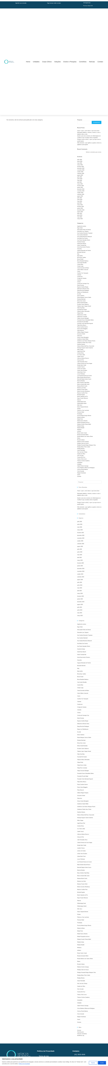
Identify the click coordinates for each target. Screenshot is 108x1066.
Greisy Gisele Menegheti (83, 337)
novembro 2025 (80, 170)
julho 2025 (79, 177)
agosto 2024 (80, 196)
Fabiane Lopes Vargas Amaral (84, 306)
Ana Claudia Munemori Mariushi (84, 236)
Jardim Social (80, 356)
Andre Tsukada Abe (81, 245)
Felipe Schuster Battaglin (83, 318)
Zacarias (79, 476)
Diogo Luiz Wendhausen (82, 292)
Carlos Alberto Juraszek (82, 269)
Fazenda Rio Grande (82, 309)
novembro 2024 (80, 190)
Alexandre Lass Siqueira (82, 231)
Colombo (79, 280)
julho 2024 (79, 197)
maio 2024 (79, 201)
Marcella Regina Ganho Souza (84, 379)
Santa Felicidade (81, 450)
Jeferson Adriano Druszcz (83, 358)
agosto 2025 (80, 175)
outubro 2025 (80, 171)
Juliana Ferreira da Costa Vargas (84, 363)
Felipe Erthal (80, 313)
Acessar (79, 1030)
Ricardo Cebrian (81, 439)
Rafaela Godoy (80, 426)
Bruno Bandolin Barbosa (82, 261)
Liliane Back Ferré (81, 372)
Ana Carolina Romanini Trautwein (84, 233)
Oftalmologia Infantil (81, 403)
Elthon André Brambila (82, 302)
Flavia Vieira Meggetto (82, 328)
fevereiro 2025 (80, 185)
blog (78, 254)
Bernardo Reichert (81, 252)
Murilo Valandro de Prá (82, 396)
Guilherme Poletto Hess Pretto (84, 342)
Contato (100, 62)
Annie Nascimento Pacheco (83, 247)
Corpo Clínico (47, 62)
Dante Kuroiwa (80, 285)
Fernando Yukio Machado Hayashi (85, 323)
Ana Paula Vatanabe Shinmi (83, 240)
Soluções (57, 62)
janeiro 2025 (80, 187)
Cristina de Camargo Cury (83, 283)
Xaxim (78, 474)
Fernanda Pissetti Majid (82, 321)
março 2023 (80, 218)
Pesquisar (79, 119)
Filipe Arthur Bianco (81, 325)
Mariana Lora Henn (81, 387)
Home (28, 62)
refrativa (79, 431)
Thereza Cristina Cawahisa (83, 460)
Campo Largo (80, 266)
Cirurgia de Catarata (81, 278)
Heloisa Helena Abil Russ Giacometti (85, 346)
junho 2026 (79, 161)
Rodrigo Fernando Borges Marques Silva (86, 445)
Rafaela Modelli (80, 427)
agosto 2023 (80, 211)
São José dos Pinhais (82, 452)
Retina (78, 438)
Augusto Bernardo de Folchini (84, 250)
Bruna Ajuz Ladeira (81, 257)
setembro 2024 (80, 194)
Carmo (78, 271)
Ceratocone (79, 276)
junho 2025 (79, 178)
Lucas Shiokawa (81, 373)
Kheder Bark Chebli (81, 365)
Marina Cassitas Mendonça (83, 391)
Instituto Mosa (80, 353)
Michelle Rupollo (81, 394)
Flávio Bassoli (80, 330)
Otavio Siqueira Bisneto (82, 406)
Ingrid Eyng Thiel (81, 351)
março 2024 (80, 204)
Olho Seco (79, 405)
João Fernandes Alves (82, 361)
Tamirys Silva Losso (82, 459)
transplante (79, 462)
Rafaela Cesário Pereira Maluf (84, 424)
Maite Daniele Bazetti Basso (83, 377)
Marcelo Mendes (81, 380)
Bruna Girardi (80, 259)
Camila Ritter (80, 264)
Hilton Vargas (80, 349)
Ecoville (79, 294)
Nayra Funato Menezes (82, 398)
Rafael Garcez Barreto (82, 420)
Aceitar (102, 1062)
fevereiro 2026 (80, 166)
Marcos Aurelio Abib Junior (83, 384)
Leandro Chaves (81, 366)
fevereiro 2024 (80, 206)
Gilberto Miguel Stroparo (82, 332)
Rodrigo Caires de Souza (83, 443)
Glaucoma (79, 335)
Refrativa (79, 429)
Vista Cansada (80, 471)
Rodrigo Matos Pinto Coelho (83, 446)
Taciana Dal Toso (81, 457)
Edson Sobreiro (80, 295)
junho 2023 (79, 215)
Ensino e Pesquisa (69, 62)
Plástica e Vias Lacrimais (83, 410)
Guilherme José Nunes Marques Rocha (86, 340)
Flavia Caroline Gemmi (82, 327)
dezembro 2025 (80, 168)
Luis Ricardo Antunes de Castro (84, 375)
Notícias (92, 62)
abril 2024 (79, 203)
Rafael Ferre (80, 419)
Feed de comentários (82, 1033)
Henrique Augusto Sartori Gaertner (85, 347)
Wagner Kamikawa (81, 472)
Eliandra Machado (81, 299)
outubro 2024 (80, 192)
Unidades (36, 62)
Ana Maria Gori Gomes (82, 238)
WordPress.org (80, 1035)
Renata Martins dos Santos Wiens (85, 436)
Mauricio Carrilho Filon (82, 393)
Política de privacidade (24, 1063)
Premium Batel (80, 412)
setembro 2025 (80, 173)
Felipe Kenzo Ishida (81, 314)
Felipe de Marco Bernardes (83, 311)
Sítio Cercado (80, 455)
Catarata (79, 274)
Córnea (78, 281)
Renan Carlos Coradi (82, 433)
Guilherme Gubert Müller (82, 339)
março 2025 (80, 183)
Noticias (79, 400)
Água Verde (80, 227)
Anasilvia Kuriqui (81, 241)
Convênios (82, 62)
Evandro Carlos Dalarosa (83, 304)
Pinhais (79, 408)
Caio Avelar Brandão (82, 262)
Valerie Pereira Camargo (82, 466)
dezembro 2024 (80, 189)
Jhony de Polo (80, 360)
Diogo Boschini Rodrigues (83, 290)
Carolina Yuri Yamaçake (82, 273)
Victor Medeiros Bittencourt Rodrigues (86, 467)
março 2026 (80, 164)
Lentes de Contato (81, 368)
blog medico (80, 255)
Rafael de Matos (81, 417)
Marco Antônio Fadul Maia (83, 382)
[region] (54, 1061)
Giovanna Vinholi (81, 333)
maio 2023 (79, 217)
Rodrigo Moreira (80, 448)
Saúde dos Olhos (81, 453)
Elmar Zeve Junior (81, 300)
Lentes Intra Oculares (82, 370)
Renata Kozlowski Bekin (82, 434)
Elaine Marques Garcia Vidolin (84, 297)
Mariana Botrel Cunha (82, 386)
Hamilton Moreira (81, 344)
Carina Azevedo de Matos (83, 267)
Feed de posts (80, 1032)
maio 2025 (79, 180)
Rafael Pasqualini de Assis (83, 422)
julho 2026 (79, 159)
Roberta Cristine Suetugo (83, 441)
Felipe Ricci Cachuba (82, 316)
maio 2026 (79, 163)
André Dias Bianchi (81, 243)
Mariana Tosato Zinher (82, 389)
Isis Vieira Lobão (81, 354)
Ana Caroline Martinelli (82, 234)
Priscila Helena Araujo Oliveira (84, 415)
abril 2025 (79, 182)
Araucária (79, 248)
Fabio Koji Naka (81, 307)
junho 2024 (79, 199)
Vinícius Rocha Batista (82, 469)
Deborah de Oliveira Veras (83, 288)
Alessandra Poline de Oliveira (84, 229)
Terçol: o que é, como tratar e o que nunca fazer (88, 130)
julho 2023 (79, 213)
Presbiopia (79, 413)
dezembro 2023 (80, 210)
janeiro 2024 (80, 208)
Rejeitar (93, 1062)
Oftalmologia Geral (81, 401)
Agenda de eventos (81, 226)
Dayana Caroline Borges (82, 287)
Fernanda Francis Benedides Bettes (85, 320)
